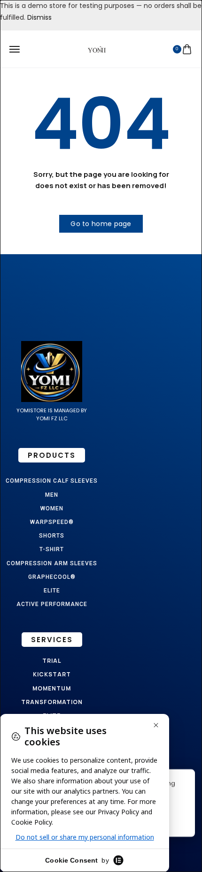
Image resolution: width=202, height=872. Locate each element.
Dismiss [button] (39, 17)
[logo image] (97, 48)
